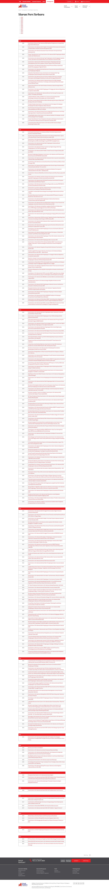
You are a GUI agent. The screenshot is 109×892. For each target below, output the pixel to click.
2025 (22, 18)
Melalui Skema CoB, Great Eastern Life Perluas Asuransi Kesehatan (42, 815)
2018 (22, 28)
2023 (22, 21)
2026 (22, 17)
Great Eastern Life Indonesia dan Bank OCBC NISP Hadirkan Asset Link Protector (45, 790)
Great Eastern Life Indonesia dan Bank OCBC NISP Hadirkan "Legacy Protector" (45, 808)
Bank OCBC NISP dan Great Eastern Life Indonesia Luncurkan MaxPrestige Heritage (46, 841)
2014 (22, 30)
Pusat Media (30, 10)
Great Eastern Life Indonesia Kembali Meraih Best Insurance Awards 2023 (44, 587)
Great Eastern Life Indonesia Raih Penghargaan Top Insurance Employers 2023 (45, 579)
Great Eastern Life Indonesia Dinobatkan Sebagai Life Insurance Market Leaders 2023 (46, 597)
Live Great (20, 874)
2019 (22, 26)
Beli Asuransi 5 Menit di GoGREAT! (35, 747)
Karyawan (56, 870)
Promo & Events (21, 873)
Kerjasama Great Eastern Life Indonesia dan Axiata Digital (40, 775)
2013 (22, 32)
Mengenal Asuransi (21, 870)
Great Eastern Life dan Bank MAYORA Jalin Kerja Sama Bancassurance (43, 805)
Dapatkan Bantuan (21, 875)
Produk (19, 871)
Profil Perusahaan (76, 870)
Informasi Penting (76, 873)
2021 (22, 24)
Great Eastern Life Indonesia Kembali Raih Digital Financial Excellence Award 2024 (46, 330)
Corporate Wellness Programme (42, 873)
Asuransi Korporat (39, 870)
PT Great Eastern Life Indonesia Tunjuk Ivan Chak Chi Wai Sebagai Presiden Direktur (46, 839)
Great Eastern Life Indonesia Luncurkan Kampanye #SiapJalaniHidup (43, 750)
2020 (22, 25)
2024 (22, 20)
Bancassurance (57, 871)
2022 (22, 22)
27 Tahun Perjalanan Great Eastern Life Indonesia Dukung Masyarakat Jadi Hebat (45, 585)
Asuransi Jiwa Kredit (40, 871)
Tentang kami (24, 10)
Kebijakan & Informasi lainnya (50, 883)
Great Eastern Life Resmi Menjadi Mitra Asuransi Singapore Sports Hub (43, 818)
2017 (22, 29)
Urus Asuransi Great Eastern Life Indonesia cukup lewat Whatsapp (42, 759)
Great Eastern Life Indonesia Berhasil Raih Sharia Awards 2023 (41, 560)
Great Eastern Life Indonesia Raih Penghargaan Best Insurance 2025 (43, 239)
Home (19, 10)
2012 (22, 33)
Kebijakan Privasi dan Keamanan (38, 883)
